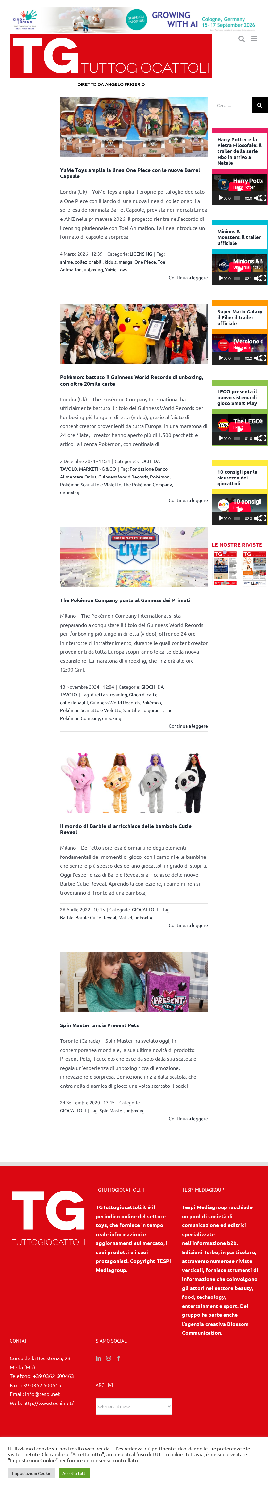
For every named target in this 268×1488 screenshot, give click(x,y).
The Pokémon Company (147, 484)
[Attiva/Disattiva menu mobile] (254, 38)
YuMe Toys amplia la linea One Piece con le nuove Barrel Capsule (130, 172)
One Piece (145, 262)
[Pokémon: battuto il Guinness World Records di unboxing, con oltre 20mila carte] (134, 334)
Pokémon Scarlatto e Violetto (90, 484)
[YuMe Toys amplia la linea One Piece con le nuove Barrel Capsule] (134, 127)
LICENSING (141, 254)
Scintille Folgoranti (143, 710)
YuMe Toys (116, 269)
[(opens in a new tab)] (254, 553)
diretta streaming (109, 694)
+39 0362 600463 (53, 1376)
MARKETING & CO (97, 469)
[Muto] (257, 198)
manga (125, 262)
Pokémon (160, 476)
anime (66, 262)
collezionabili (89, 262)
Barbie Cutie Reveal (95, 917)
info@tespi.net (42, 1393)
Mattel (125, 917)
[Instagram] (108, 1358)
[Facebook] (118, 1358)
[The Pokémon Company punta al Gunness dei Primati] (134, 557)
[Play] (221, 198)
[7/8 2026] (225, 553)
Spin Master (112, 1110)
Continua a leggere (188, 277)
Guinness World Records (123, 476)
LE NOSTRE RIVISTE (237, 544)
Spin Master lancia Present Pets (99, 1025)
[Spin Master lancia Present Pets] (134, 982)
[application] (239, 189)
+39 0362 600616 (40, 1385)
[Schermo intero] (263, 198)
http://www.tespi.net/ (48, 1403)
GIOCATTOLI (145, 909)
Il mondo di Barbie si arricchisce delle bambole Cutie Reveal (126, 828)
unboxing (93, 269)
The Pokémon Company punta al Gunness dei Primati (125, 600)
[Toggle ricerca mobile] (241, 38)
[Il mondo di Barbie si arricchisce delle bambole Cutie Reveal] (134, 783)
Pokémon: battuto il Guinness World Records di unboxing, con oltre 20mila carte (131, 380)
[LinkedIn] (98, 1358)
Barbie (67, 917)
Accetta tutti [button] (74, 1473)
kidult (111, 262)
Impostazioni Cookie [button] (31, 1473)
